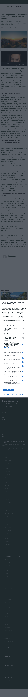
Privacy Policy (21, 394)
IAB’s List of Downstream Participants (15, 321)
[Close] (25, 303)
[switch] (23, 328)
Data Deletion (6, 394)
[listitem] (14, 326)
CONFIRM (8, 389)
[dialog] (14, 348)
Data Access (14, 394)
